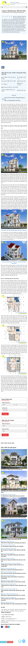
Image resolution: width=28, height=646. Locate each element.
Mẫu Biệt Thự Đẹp (12, 10)
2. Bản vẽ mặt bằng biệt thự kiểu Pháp (12, 100)
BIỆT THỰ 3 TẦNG (21, 10)
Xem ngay (5, 413)
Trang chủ (4, 10)
